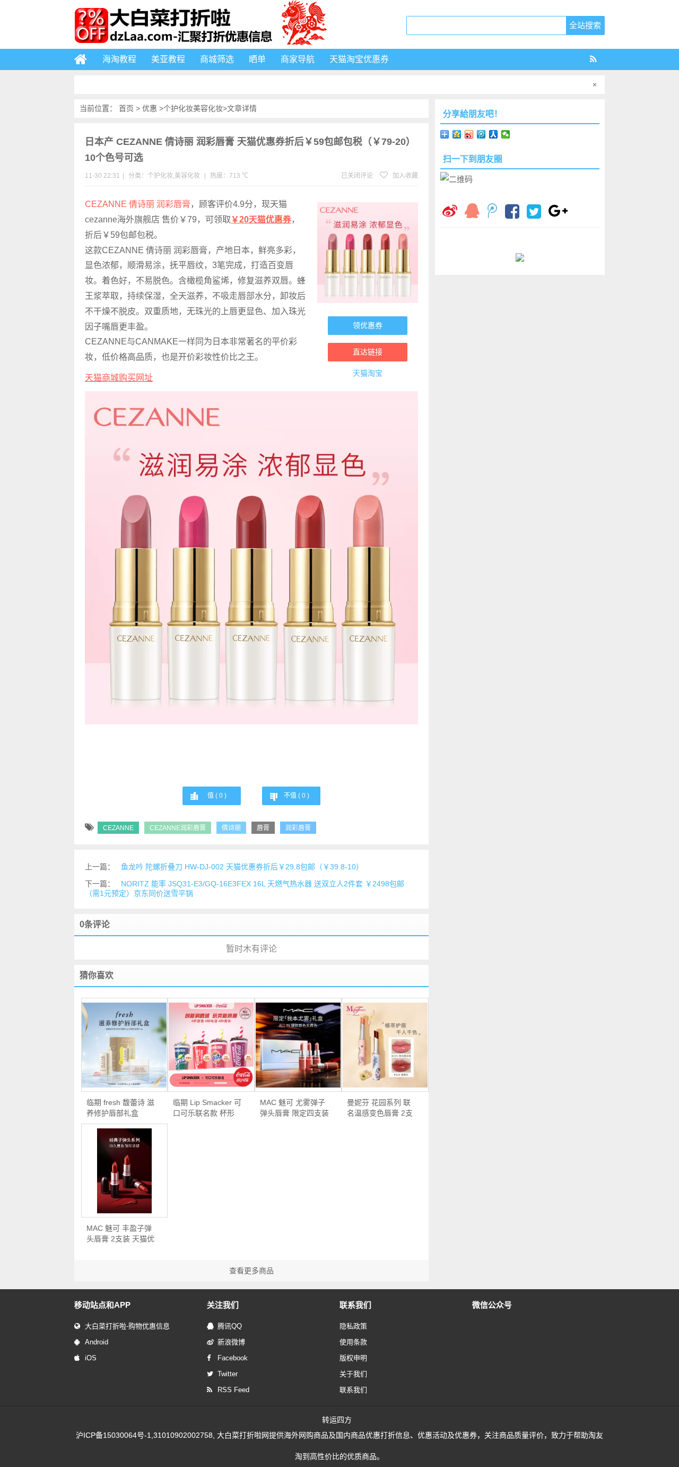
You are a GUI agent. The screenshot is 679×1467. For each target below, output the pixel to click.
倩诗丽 (231, 828)
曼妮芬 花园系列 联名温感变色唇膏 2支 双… (380, 1108)
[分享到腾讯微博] (481, 134)
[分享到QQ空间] (457, 134)
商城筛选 (217, 59)
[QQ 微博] (492, 212)
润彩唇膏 (298, 828)
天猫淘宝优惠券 (359, 59)
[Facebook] (512, 212)
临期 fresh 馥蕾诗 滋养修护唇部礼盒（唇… (120, 1108)
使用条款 (353, 1342)
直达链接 (367, 352)
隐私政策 (353, 1326)
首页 (126, 108)
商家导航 (298, 59)
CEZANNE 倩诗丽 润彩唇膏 (137, 204)
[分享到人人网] (493, 134)
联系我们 (353, 1390)
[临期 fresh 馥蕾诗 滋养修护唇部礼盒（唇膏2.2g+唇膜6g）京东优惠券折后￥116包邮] (125, 1045)
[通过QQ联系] (472, 212)
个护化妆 (178, 108)
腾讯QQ (229, 1326)
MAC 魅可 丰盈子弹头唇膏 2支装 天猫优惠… (120, 1234)
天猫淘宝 (367, 373)
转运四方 (337, 1420)
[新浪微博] (449, 212)
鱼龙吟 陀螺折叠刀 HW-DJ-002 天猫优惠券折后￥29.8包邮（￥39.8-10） (242, 866)
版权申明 (353, 1358)
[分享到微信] (505, 134)
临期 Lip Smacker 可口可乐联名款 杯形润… (207, 1108)
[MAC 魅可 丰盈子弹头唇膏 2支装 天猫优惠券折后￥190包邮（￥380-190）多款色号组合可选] (125, 1170)
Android (96, 1342)
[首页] (84, 59)
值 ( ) (217, 795)
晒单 (257, 59)
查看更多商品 (251, 1270)
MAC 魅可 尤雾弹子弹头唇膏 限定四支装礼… (294, 1108)
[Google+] (558, 212)
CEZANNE (118, 828)
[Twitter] (534, 212)
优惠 (149, 108)
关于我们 (353, 1374)
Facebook (232, 1358)
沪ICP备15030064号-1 (113, 1435)
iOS (91, 1358)
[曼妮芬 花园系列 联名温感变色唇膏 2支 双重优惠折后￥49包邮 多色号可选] (385, 1045)
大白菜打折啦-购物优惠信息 (127, 1326)
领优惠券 (367, 325)
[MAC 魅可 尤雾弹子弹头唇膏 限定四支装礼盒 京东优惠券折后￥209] (298, 1045)
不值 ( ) (296, 795)
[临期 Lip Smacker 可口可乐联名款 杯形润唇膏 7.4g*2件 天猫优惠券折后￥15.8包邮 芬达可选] (211, 1045)
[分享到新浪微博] (469, 134)
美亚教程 (168, 59)
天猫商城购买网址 (119, 377)
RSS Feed (233, 1390)
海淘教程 (119, 59)
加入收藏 (404, 175)
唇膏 (263, 828)
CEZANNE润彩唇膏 (178, 828)
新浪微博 (231, 1342)
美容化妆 (208, 108)
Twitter (227, 1374)
